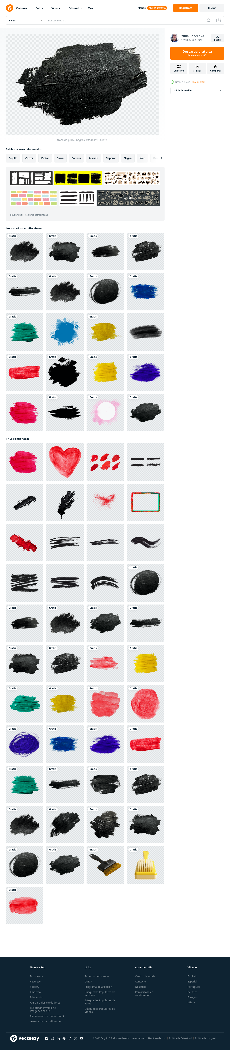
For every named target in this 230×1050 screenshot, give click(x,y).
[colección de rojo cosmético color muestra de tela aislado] (105, 462)
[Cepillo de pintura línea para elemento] (145, 462)
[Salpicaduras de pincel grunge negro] (65, 372)
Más (90, 8)
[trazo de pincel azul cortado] (145, 291)
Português (193, 986)
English (192, 976)
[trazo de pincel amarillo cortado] (105, 372)
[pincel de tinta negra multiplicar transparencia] (145, 332)
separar (111, 158)
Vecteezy (35, 981)
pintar (45, 158)
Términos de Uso (157, 1038)
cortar (29, 158)
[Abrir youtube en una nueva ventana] (81, 1038)
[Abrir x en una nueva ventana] (75, 1038)
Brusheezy (36, 976)
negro (128, 158)
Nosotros (140, 986)
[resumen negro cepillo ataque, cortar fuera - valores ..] (65, 542)
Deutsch (192, 992)
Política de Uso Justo (206, 1038)
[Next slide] (159, 158)
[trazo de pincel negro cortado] (24, 251)
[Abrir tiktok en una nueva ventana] (69, 1038)
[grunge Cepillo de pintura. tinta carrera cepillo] (65, 412)
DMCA (88, 981)
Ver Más (129, 198)
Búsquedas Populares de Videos (100, 1010)
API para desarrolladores (45, 1002)
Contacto (140, 981)
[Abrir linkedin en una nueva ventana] (58, 1038)
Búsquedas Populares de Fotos (100, 1002)
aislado (93, 158)
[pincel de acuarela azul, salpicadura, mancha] (65, 332)
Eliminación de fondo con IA (47, 1016)
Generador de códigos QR (45, 1021)
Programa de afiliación (98, 986)
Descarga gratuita (197, 53)
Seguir (217, 39)
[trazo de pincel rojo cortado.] (24, 372)
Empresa (35, 992)
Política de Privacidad (180, 1038)
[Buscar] (209, 20)
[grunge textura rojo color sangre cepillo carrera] (105, 502)
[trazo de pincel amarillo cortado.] (105, 332)
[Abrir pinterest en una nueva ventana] (64, 1038)
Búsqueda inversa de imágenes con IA (43, 1009)
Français (192, 997)
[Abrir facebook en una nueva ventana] (46, 1038)
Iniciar (212, 8)
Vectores (21, 8)
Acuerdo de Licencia (97, 976)
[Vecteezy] (9, 8)
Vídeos (55, 8)
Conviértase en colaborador (144, 993)
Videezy (34, 986)
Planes (141, 8)
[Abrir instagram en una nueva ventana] (52, 1038)
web (142, 158)
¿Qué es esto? (198, 82)
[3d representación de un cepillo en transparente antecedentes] (105, 865)
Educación (36, 997)
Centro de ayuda (145, 976)
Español (192, 981)
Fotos (39, 8)
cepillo (13, 158)
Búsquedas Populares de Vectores (100, 993)
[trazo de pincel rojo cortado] (24, 412)
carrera (76, 158)
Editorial (74, 8)
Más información (182, 90)
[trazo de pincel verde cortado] (24, 332)
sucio (60, 158)
